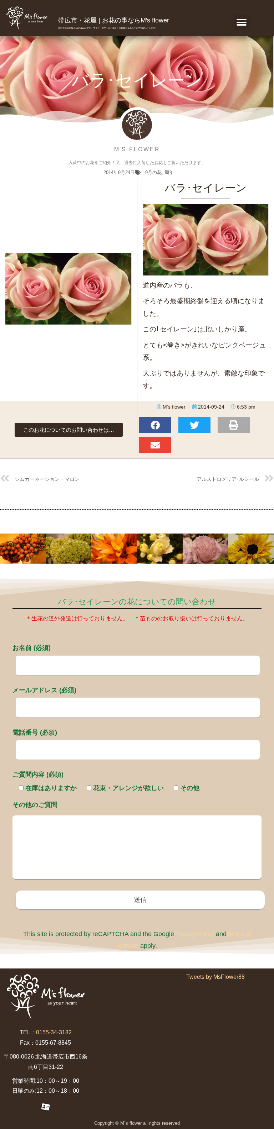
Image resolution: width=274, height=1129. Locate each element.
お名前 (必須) (31, 647)
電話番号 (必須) (34, 732)
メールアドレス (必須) (44, 690)
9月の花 (153, 172)
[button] (242, 23)
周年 (169, 172)
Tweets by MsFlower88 (215, 977)
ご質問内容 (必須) (38, 774)
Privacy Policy (194, 934)
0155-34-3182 (54, 1032)
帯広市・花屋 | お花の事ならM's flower (113, 20)
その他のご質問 (34, 804)
